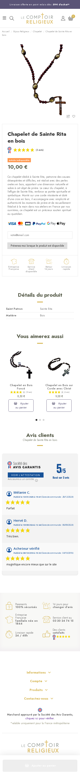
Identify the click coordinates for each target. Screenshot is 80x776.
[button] (36, 420)
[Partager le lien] (69, 116)
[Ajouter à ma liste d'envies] (75, 116)
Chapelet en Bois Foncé (21, 386)
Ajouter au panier (22, 406)
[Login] (63, 18)
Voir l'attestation (25, 475)
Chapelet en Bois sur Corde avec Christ (59, 386)
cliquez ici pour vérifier (39, 718)
